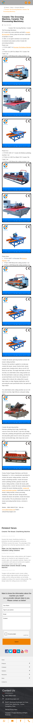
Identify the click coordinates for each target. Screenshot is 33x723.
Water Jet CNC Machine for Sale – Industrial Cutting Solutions (13, 549)
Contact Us (4, 682)
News (11, 7)
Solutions (4, 671)
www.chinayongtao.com (8, 509)
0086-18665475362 (10, 695)
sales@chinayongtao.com (12, 699)
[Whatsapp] (4, 721)
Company (4, 667)
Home (7, 7)
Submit (16, 641)
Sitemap (7, 709)
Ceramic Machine (19, 7)
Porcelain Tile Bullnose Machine (22, 47)
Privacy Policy (13, 709)
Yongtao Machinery (17, 712)
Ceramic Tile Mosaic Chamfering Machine (16, 531)
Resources (4, 674)
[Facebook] (20, 721)
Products (4, 663)
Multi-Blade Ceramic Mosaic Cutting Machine (14, 566)
